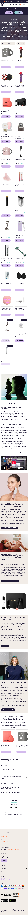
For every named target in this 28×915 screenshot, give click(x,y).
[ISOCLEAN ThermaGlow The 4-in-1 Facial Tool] (7, 275)
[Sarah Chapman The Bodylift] (7, 226)
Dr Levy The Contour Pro (6, 209)
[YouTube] (9, 879)
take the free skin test (8, 709)
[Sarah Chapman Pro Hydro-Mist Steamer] (21, 127)
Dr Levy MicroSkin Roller (20, 159)
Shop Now (5, 645)
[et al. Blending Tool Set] (21, 275)
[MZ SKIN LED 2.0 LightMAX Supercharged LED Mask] (7, 300)
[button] (2, 816)
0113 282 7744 (4, 836)
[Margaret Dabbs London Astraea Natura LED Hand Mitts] (7, 127)
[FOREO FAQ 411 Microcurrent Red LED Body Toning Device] (7, 77)
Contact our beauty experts (8, 443)
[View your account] (10, 4)
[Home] (2, 895)
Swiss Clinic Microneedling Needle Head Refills (20, 333)
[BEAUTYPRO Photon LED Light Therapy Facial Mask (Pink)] (7, 151)
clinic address (10, 849)
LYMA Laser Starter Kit (19, 110)
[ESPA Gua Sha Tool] (7, 176)
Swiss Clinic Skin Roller (5, 359)
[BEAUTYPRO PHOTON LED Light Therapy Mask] (7, 52)
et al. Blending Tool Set (19, 283)
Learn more (18, 12)
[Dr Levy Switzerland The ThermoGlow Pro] (21, 201)
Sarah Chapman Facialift (6, 333)
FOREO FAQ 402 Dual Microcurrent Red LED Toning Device (21, 61)
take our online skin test (12, 446)
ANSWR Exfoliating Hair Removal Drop (6, 110)
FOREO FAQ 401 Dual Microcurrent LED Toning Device (20, 86)
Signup (4, 860)
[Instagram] (4, 879)
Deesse (3, 36)
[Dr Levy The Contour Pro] (7, 201)
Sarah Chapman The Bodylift (7, 234)
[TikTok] (7, 879)
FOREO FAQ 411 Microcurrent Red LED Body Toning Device (7, 86)
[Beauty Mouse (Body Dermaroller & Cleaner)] (21, 300)
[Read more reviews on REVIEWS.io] (14, 808)
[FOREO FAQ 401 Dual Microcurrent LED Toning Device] (21, 77)
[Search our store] (13, 4)
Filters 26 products (7, 43)
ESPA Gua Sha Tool (5, 184)
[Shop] (26, 4)
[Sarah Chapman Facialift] (7, 325)
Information (4, 868)
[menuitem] (1, 879)
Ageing (13, 36)
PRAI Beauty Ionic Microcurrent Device (19, 234)
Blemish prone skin (21, 36)
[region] (14, 816)
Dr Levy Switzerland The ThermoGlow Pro (20, 210)
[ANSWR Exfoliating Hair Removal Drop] (7, 102)
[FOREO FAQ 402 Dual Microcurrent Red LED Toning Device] (21, 52)
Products (9, 12)
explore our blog (14, 444)
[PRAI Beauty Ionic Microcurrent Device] (21, 226)
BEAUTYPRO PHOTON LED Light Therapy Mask (7, 61)
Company (3, 865)
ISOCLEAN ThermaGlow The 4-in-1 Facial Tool (7, 284)
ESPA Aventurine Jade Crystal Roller (19, 259)
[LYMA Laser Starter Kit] (21, 102)
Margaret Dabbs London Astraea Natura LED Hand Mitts (6, 135)
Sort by (20, 43)
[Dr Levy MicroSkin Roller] (21, 151)
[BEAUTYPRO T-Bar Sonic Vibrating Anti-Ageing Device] (7, 250)
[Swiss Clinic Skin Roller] (7, 351)
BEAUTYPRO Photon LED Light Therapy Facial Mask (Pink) (6, 160)
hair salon (17, 849)
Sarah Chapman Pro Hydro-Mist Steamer (21, 135)
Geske (8, 36)
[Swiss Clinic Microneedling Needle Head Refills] (21, 325)
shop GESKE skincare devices (9, 527)
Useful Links (4, 872)
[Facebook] (1, 879)
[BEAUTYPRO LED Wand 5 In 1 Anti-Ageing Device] (21, 176)
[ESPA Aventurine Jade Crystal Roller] (21, 250)
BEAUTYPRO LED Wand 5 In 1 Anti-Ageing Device (21, 185)
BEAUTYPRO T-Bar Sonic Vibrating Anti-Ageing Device (7, 259)
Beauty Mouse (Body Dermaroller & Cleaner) (19, 309)
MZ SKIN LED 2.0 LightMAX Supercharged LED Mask (7, 309)
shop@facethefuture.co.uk (6, 841)
